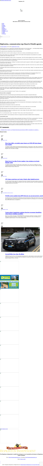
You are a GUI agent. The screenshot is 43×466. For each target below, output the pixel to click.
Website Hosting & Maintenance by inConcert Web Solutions (30, 464)
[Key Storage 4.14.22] (4, 428)
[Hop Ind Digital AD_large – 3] (9, 344)
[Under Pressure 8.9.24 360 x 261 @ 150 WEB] (9, 288)
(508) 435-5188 (22, 459)
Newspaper (4, 33)
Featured (3, 25)
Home (3, 23)
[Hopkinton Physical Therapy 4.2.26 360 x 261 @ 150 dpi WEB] (9, 372)
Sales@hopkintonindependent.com (31, 457)
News (3, 24)
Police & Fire (4, 29)
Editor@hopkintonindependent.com (15, 457)
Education (3, 26)
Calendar (3, 31)
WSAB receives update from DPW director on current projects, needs (24, 195)
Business (3, 28)
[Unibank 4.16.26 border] (9, 302)
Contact (3, 32)
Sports (3, 27)
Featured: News (14, 46)
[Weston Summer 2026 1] (9, 330)
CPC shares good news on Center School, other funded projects (22, 179)
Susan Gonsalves (4, 46)
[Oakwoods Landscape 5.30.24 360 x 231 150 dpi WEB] (9, 274)
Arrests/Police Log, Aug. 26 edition (14, 254)
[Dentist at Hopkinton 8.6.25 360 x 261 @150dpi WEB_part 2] (9, 427)
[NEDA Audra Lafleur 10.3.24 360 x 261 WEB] (9, 316)
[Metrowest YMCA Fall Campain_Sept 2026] (9, 442)
